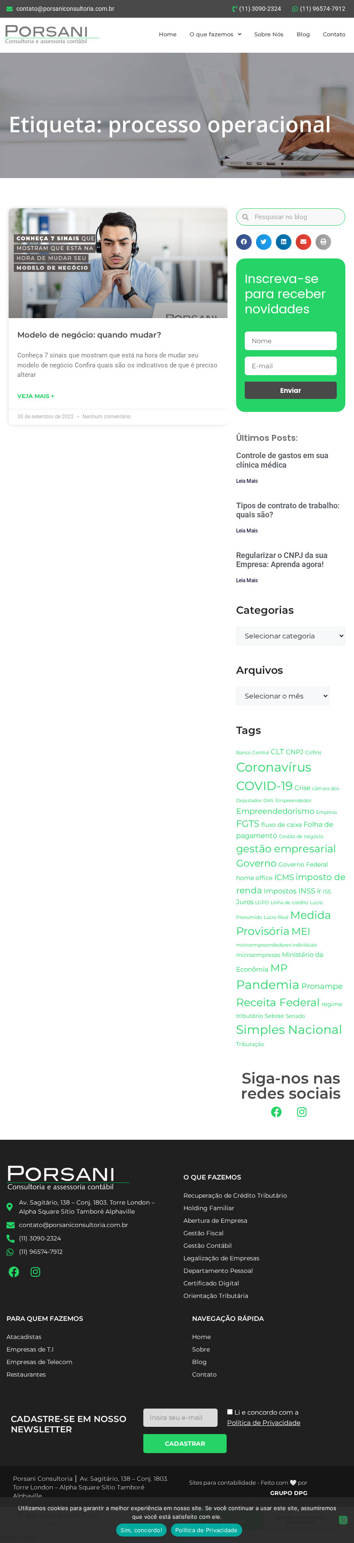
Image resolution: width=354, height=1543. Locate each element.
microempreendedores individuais (276, 945)
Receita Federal (278, 1002)
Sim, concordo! (141, 1530)
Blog (303, 34)
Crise (302, 788)
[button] (244, 242)
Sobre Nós (269, 34)
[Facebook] (276, 1111)
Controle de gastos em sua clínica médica (282, 460)
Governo (256, 863)
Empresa (326, 812)
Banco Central (252, 752)
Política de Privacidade (206, 1530)
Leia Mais (247, 481)
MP (279, 967)
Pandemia (268, 984)
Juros (244, 902)
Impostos (280, 891)
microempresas (258, 954)
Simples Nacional (289, 1029)
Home (168, 34)
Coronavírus (273, 767)
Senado (295, 1016)
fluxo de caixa (281, 825)
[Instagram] (302, 1111)
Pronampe (322, 986)
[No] (343, 1520)
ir (319, 891)
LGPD (262, 902)
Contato (334, 34)
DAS (268, 800)
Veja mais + (35, 395)
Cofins (313, 752)
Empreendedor (293, 800)
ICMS (284, 877)
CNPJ (294, 752)
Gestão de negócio (301, 836)
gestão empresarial (286, 848)
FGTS (247, 823)
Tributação (250, 1044)
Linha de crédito (289, 902)
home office (254, 878)
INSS (306, 890)
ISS (327, 891)
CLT (277, 751)
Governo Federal (303, 864)
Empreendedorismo (275, 811)
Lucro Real (276, 917)
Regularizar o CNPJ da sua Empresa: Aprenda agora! (282, 560)
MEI (300, 931)
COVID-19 (264, 785)
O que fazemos (212, 34)
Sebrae (274, 1015)
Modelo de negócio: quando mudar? (89, 335)
